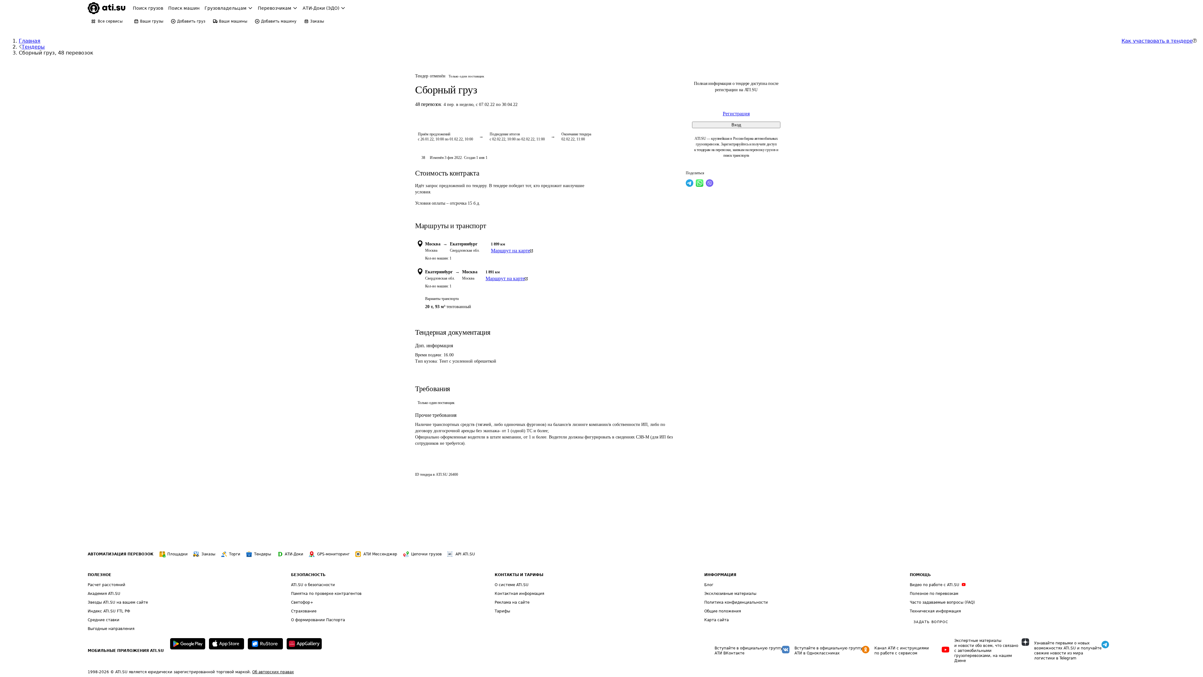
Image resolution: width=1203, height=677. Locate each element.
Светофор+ (302, 602)
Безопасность (308, 575)
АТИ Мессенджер (380, 554)
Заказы (208, 554)
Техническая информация (935, 611)
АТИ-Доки (294, 554)
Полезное (99, 575)
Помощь (920, 575)
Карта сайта (716, 620)
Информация (720, 575)
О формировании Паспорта (318, 620)
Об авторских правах (273, 672)
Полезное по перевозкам (934, 593)
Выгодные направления (111, 629)
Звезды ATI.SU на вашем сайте (118, 602)
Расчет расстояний (106, 585)
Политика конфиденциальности (736, 602)
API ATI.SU (465, 554)
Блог (708, 585)
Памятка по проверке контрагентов (326, 593)
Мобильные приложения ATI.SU (126, 650)
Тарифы (502, 611)
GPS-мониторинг (333, 554)
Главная (29, 41)
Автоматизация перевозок (121, 554)
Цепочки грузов (426, 554)
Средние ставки (103, 620)
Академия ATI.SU (104, 593)
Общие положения (722, 611)
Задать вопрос (931, 622)
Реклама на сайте (512, 602)
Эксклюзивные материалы (730, 593)
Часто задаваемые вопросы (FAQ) (942, 602)
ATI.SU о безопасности (313, 585)
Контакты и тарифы (519, 575)
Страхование (303, 611)
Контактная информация (519, 593)
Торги (234, 554)
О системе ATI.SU (512, 585)
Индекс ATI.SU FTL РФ (109, 611)
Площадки (177, 554)
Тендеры (33, 47)
